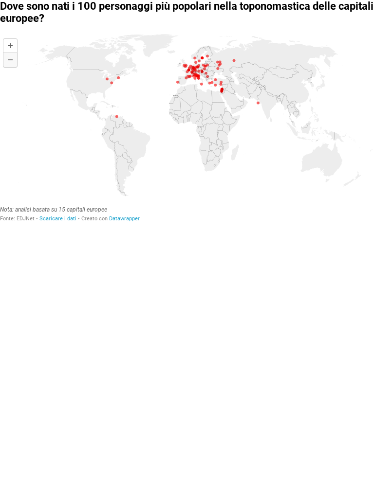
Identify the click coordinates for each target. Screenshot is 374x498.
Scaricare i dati (57, 218)
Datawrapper (124, 218)
